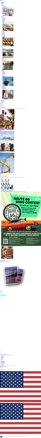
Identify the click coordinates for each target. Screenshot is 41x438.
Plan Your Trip (2, 70)
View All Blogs (1, 178)
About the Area (2, 5)
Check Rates (3, 60)
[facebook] (1, 299)
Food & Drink (2, 31)
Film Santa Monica (3, 2)
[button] (20, 419)
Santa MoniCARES (3, 361)
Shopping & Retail (3, 86)
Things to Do (2, 16)
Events (1, 46)
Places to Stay (2, 58)
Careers (2, 363)
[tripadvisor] (1, 353)
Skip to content (1, 0)
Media (1, 358)
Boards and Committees (3, 362)
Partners (2, 357)
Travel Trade (2, 3)
